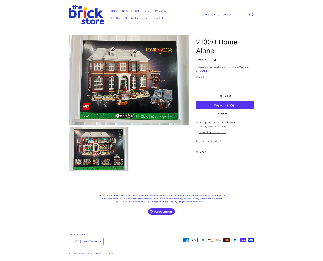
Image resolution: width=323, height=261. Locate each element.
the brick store (85, 253)
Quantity (200, 77)
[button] (147, 10)
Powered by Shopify (103, 253)
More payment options (225, 113)
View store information (212, 132)
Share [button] (203, 151)
